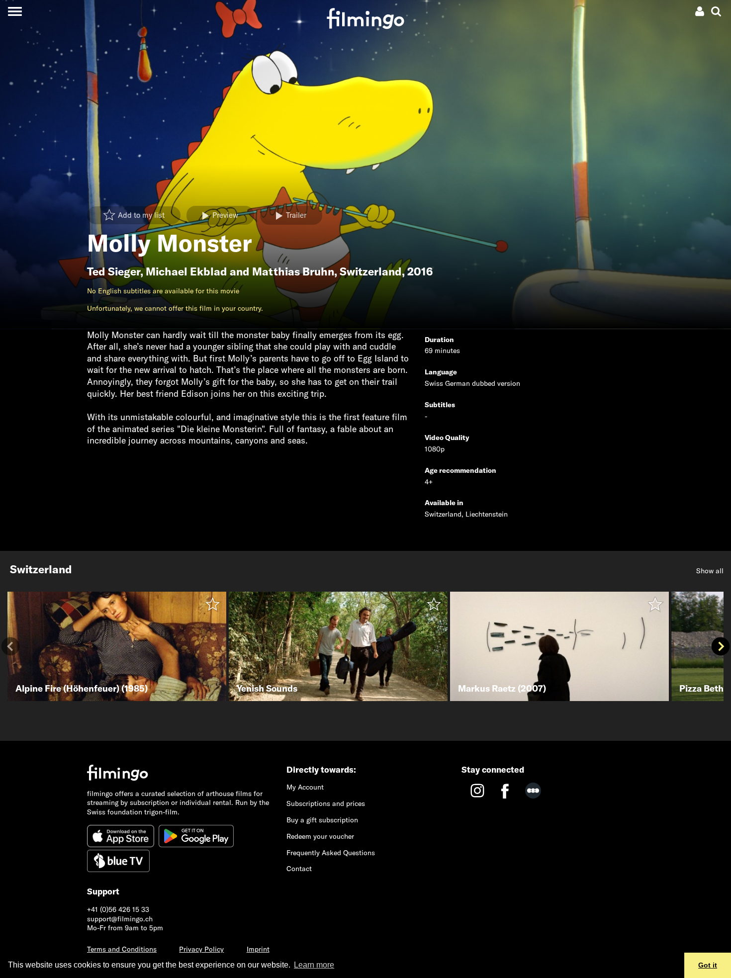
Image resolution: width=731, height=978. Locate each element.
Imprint (258, 949)
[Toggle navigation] (14, 11)
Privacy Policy (201, 949)
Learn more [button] (314, 965)
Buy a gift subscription (322, 819)
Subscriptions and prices (325, 803)
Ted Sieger (113, 271)
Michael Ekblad (186, 271)
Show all (710, 570)
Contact (299, 868)
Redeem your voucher (320, 836)
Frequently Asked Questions (330, 852)
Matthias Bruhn (293, 271)
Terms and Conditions (122, 949)
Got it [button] (707, 965)
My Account (305, 787)
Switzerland (371, 271)
